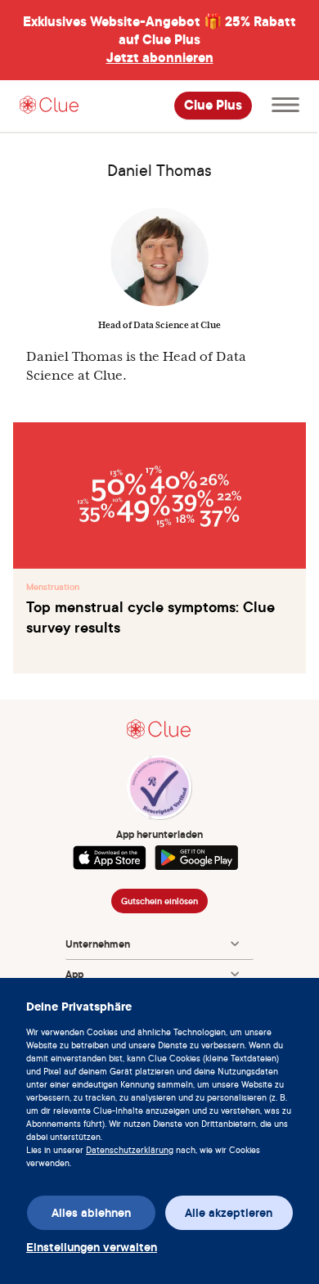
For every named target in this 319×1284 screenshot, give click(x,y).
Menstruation (52, 587)
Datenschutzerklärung (129, 1150)
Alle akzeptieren (228, 1213)
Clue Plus (213, 106)
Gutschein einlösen (159, 901)
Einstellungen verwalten (90, 1247)
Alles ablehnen (91, 1213)
